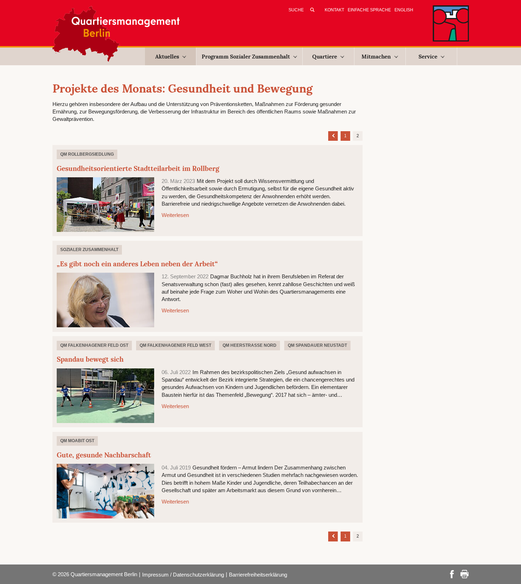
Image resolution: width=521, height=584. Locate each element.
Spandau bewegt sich (90, 359)
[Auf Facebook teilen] (452, 574)
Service (428, 56)
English (403, 9)
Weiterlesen (175, 215)
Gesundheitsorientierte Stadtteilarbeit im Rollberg (138, 168)
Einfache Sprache (369, 9)
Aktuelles (167, 56)
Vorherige (333, 135)
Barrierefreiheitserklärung (258, 575)
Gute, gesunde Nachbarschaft (104, 455)
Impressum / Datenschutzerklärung (183, 575)
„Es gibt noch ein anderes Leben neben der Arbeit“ (137, 264)
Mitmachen (376, 56)
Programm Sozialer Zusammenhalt (246, 56)
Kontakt (334, 9)
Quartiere (324, 56)
